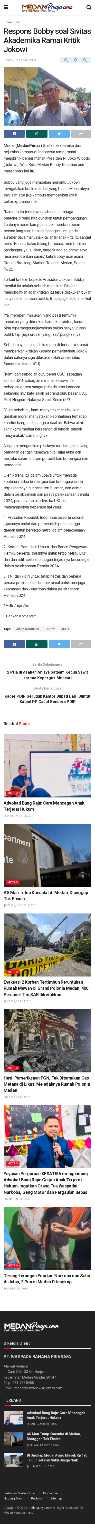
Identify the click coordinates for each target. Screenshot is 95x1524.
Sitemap (56, 1498)
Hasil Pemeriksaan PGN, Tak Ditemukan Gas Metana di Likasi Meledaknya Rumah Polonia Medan (47, 1084)
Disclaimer (50, 1493)
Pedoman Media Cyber (19, 1493)
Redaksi (37, 1498)
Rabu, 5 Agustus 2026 (19, 816)
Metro (19, 22)
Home (8, 22)
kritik (65, 629)
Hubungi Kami (13, 1498)
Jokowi (50, 629)
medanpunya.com (40, 1508)
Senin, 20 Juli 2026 (18, 1199)
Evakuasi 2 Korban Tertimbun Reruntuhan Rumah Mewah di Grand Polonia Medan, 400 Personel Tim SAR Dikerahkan (46, 988)
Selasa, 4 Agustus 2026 (20, 905)
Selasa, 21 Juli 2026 (18, 1001)
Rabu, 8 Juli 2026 (17, 1288)
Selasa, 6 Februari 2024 (20, 60)
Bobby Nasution (27, 629)
